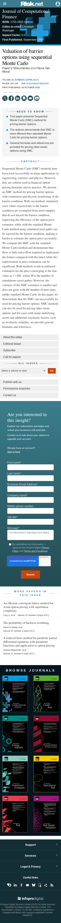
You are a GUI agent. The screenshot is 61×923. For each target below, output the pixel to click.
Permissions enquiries (16, 388)
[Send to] (30, 98)
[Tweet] (5, 98)
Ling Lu (6, 615)
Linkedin (15, 885)
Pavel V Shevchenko (16, 68)
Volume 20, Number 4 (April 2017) (20, 80)
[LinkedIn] (17, 98)
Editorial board (12, 344)
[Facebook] (11, 98)
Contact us (9, 395)
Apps (40, 885)
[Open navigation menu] (3, 4)
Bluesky (34, 885)
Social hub (46, 885)
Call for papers (12, 357)
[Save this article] (24, 98)
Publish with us (12, 382)
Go (52, 371)
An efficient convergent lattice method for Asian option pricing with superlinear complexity (28, 606)
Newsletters (27, 885)
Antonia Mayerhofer (12, 650)
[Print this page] (36, 98)
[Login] (57, 4)
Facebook (21, 885)
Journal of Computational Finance (25, 14)
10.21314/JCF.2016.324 (37, 83)
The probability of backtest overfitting (26, 622)
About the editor (12, 337)
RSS (52, 885)
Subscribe (9, 350)
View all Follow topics (9, 885)
